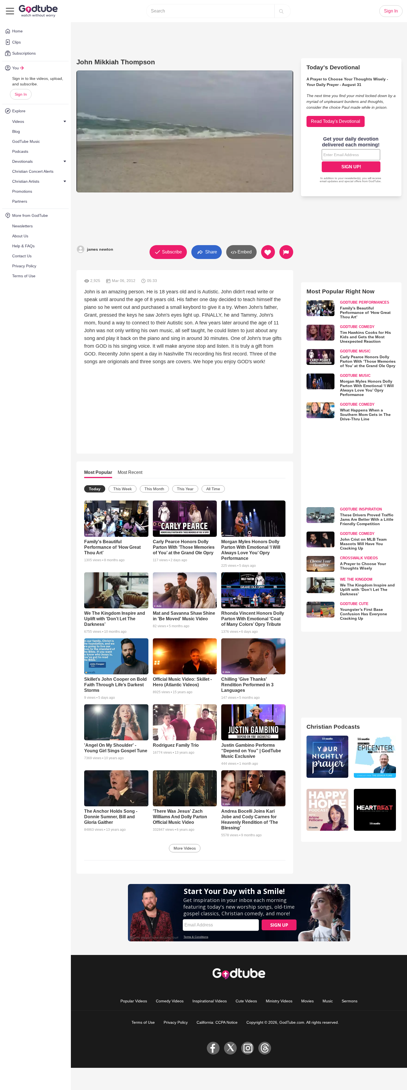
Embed (244, 252)
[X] (230, 1048)
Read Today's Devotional (335, 121)
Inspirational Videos (209, 1001)
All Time (213, 489)
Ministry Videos (279, 1001)
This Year (185, 489)
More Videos (185, 848)
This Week (122, 489)
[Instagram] (247, 1048)
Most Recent (130, 472)
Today (95, 489)
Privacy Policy (176, 1022)
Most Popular (98, 472)
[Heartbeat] (375, 810)
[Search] (281, 11)
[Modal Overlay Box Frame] (351, 160)
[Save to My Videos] (268, 252)
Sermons (349, 1001)
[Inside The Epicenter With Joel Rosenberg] (375, 757)
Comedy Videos (170, 1001)
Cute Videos (246, 1001)
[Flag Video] (286, 252)
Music (328, 1001)
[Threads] (264, 1048)
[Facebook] (213, 1048)
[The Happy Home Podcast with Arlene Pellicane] (327, 810)
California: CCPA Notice (217, 1022)
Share (210, 251)
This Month (154, 489)
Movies (307, 1001)
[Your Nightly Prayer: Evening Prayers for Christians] (327, 757)
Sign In (21, 94)
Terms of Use (143, 1022)
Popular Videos (133, 1001)
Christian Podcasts (333, 726)
